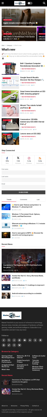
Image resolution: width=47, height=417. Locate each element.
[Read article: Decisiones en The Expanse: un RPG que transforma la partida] (6, 382)
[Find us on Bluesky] (19, 345)
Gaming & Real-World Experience (8, 356)
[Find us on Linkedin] (30, 340)
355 (33, 85)
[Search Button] (44, 3)
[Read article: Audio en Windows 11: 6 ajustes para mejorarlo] (6, 287)
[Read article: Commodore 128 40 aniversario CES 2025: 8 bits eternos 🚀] (10, 124)
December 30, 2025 (26, 129)
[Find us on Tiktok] (9, 345)
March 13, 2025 (25, 85)
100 (17, 270)
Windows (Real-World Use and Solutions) (38, 368)
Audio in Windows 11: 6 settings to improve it (28, 285)
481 (32, 113)
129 (25, 287)
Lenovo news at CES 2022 (30, 134)
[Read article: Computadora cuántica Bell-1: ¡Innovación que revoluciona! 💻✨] (10, 68)
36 (32, 139)
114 (24, 296)
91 (32, 99)
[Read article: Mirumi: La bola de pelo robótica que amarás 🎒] (10, 110)
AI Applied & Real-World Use (8, 366)
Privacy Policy (24, 406)
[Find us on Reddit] (4, 345)
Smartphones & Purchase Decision (22, 366)
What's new (7, 19)
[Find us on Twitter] (9, 340)
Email (3, 184)
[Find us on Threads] (14, 345)
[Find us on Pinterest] (19, 340)
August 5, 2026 (17, 287)
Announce (14, 406)
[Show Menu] (3, 3)
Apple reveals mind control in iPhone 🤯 (20, 23)
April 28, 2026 (25, 99)
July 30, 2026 (16, 296)
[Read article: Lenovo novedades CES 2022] (10, 139)
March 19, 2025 (25, 71)
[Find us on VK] (40, 340)
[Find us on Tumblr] (35, 340)
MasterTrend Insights (29, 68)
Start (3, 45)
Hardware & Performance (6, 361)
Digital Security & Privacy (23, 361)
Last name (5, 176)
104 (25, 280)
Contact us (35, 406)
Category (9, 45)
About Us (5, 406)
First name (5, 169)
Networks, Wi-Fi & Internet (23, 356)
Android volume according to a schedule (27, 293)
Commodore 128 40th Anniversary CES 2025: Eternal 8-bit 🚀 (32, 121)
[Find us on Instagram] (14, 340)
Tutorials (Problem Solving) (35, 362)
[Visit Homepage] (19, 3)
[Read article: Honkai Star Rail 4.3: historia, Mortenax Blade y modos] (6, 278)
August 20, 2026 (8, 270)
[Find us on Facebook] (4, 340)
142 (33, 71)
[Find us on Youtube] (25, 340)
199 (35, 129)
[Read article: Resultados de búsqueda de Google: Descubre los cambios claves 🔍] (10, 82)
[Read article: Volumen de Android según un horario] (6, 295)
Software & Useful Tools (38, 356)
